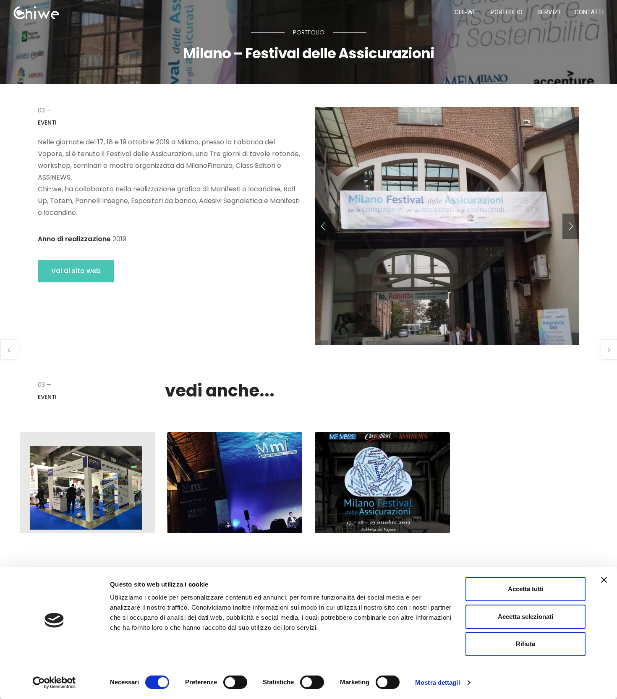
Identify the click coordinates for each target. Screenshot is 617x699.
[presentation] (323, 226)
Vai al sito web (76, 271)
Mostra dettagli (437, 682)
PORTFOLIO (507, 12)
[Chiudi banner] (604, 580)
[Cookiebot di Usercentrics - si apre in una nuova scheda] (54, 682)
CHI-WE (465, 12)
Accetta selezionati (525, 616)
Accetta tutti (526, 588)
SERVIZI (548, 12)
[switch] (235, 682)
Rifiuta (525, 643)
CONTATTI (589, 12)
